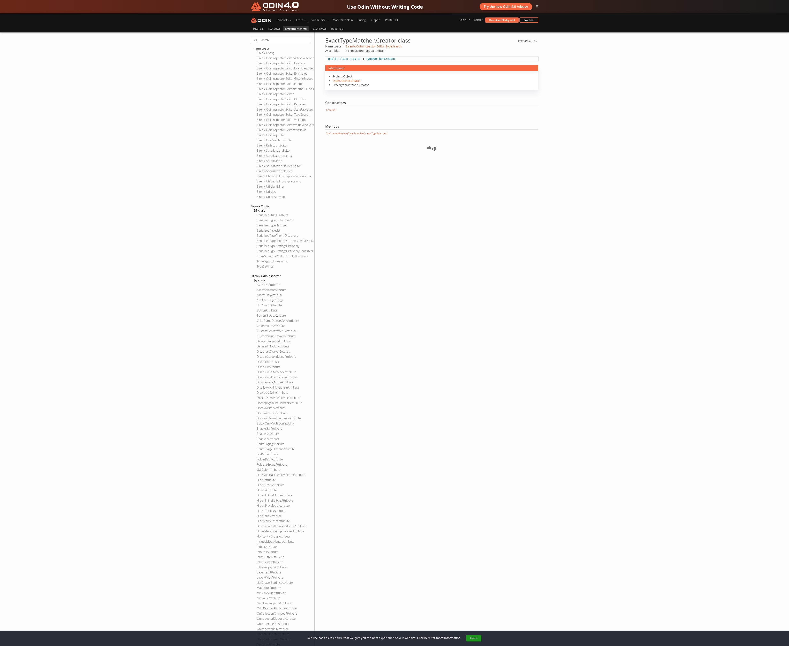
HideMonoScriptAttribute (273, 521)
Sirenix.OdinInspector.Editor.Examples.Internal (285, 68)
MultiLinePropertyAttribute (274, 603)
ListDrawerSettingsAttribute (275, 583)
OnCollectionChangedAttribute (277, 613)
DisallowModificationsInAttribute (278, 387)
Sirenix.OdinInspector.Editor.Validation (282, 120)
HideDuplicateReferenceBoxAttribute (281, 475)
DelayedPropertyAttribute (273, 341)
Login (462, 20)
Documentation (296, 28)
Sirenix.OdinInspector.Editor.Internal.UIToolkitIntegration (285, 89)
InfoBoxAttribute (267, 552)
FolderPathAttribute (270, 459)
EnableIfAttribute (268, 434)
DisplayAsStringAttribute (272, 393)
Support (375, 20)
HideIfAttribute (266, 480)
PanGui (390, 20)
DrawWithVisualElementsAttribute (279, 418)
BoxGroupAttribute (269, 305)
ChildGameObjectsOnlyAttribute (278, 321)
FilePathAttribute (268, 454)
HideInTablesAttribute (271, 511)
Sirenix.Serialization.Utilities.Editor (279, 166)
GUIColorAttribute (268, 470)
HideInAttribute (267, 490)
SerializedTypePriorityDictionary (277, 236)
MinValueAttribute (268, 598)
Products (282, 20)
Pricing (362, 20)
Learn (299, 20)
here (427, 638)
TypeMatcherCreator (346, 81)
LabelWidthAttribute (270, 577)
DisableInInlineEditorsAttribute (277, 377)
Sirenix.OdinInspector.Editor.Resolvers (282, 104)
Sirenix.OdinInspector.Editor (275, 94)
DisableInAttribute (268, 367)
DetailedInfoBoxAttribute (273, 346)
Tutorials (258, 28)
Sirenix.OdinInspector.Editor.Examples (282, 73)
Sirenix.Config (265, 53)
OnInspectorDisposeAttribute (276, 619)
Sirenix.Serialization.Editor (274, 150)
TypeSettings (265, 266)
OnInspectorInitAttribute (273, 629)
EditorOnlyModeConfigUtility (275, 423)
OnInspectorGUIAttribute (273, 624)
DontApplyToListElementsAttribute (279, 403)
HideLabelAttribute (269, 516)
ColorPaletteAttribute (271, 326)
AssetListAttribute (268, 285)
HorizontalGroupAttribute (274, 536)
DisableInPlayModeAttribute (275, 382)
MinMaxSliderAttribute (271, 593)
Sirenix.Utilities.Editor (270, 186)
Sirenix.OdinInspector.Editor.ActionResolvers (285, 58)
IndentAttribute (267, 547)
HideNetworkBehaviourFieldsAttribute (281, 526)
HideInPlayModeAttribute (273, 506)
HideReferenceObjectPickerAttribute (280, 531)
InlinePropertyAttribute (271, 567)
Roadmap (337, 28)
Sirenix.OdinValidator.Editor (275, 140)
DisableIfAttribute (268, 362)
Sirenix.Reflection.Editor (272, 145)
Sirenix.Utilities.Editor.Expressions (279, 181)
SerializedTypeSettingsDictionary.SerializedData (285, 251)
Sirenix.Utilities (266, 192)
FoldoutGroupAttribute (272, 464)
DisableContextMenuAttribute (276, 357)
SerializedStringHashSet (272, 215)
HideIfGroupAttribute (270, 485)
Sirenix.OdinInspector (271, 135)
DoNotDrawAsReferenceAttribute (278, 398)
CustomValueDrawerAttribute (276, 336)
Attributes (274, 28)
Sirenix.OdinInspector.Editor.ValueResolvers (285, 125)
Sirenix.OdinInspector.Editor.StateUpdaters (285, 109)
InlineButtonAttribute (270, 557)
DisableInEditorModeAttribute (276, 372)
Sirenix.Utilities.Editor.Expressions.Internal (284, 176)
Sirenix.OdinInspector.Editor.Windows (281, 130)
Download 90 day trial (502, 20)
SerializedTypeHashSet (272, 225)
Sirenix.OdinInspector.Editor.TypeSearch (283, 115)
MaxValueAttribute (269, 588)
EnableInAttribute (268, 439)
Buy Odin (529, 20)
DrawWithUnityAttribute (272, 413)
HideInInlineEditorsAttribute (275, 500)
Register (477, 20)
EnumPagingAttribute (270, 444)
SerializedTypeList (268, 230)
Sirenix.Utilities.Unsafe (271, 197)
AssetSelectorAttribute (271, 290)
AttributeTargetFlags (270, 300)
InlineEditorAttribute (270, 562)
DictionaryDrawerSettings (273, 351)
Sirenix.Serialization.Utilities (274, 171)
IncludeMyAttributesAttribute (275, 541)
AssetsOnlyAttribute (270, 295)
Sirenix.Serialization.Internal (275, 156)
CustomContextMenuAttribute (277, 331)
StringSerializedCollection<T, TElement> (283, 256)
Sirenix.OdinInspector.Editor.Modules (281, 99)
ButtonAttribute (267, 310)
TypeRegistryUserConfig (272, 261)
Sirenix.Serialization (269, 161)
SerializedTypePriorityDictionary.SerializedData (285, 241)
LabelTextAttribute (269, 572)
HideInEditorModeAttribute (275, 495)
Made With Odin (343, 20)
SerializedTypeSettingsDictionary (278, 246)
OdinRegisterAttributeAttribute (277, 608)
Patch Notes (318, 28)
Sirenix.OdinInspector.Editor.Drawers (281, 63)
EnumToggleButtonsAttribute (276, 449)
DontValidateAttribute (271, 408)
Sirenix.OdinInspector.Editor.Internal (280, 84)
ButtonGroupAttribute (271, 315)
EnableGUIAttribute (269, 428)
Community (318, 20)
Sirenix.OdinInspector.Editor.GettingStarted (285, 79)
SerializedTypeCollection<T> (275, 220)
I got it (473, 638)
